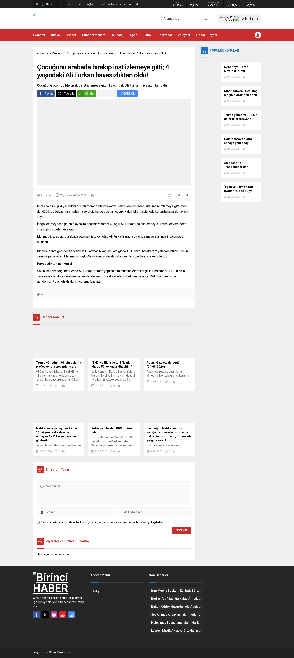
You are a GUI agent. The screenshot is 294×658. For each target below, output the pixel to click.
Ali (42, 293)
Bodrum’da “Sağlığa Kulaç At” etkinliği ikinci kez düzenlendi (105, 4)
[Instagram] (54, 614)
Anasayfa (42, 53)
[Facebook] (36, 614)
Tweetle (69, 93)
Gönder (89, 93)
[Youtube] (62, 614)
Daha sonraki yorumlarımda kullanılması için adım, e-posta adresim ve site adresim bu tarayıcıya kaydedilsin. (103, 522)
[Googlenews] (71, 614)
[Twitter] (45, 614)
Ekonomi (57, 53)
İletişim (97, 591)
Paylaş (49, 93)
